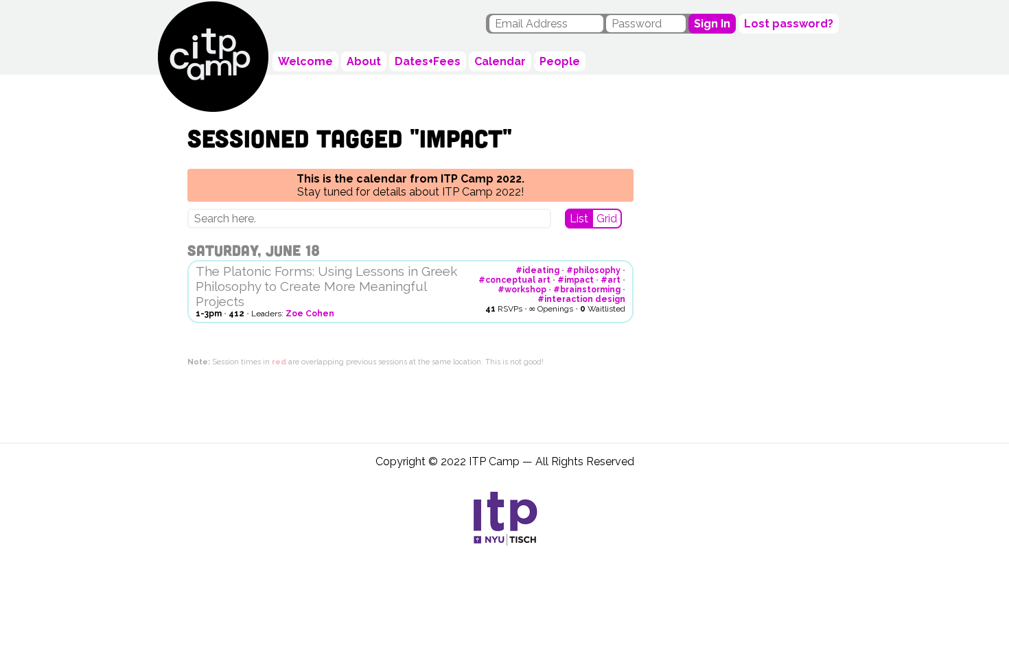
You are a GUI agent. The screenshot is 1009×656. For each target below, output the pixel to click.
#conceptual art (514, 280)
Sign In (712, 23)
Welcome (305, 61)
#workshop (522, 289)
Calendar (500, 61)
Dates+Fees (428, 61)
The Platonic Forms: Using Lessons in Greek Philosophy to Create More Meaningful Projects (326, 286)
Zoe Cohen (310, 313)
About (364, 61)
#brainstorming (587, 289)
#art (611, 280)
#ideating (537, 270)
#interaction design (581, 299)
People (560, 61)
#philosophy (593, 270)
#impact (575, 280)
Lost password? (788, 23)
